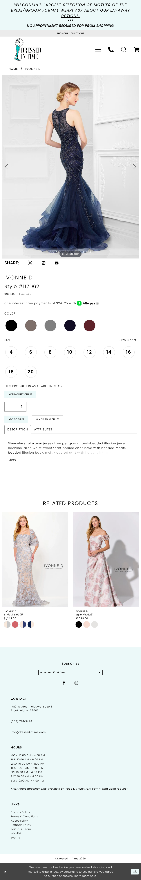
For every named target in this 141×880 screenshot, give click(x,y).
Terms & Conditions (24, 816)
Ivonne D (33, 69)
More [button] (12, 459)
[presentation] (54, 559)
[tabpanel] (70, 166)
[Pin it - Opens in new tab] (44, 263)
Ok (135, 871)
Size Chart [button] (128, 340)
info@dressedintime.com (28, 732)
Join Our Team (21, 829)
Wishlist (16, 833)
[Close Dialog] (5, 871)
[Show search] (123, 49)
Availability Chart (20, 394)
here (93, 876)
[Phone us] (110, 49)
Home (13, 69)
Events (15, 837)
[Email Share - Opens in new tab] (56, 263)
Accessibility (19, 820)
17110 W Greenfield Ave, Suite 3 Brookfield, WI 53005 (31, 708)
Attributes (43, 429)
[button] (98, 49)
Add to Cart (16, 419)
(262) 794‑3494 (21, 721)
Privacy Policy (20, 812)
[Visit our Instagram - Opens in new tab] (77, 683)
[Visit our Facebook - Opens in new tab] (64, 683)
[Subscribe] (99, 672)
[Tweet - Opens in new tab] (30, 263)
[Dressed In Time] (27, 49)
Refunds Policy (21, 825)
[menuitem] (98, 49)
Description (17, 429)
